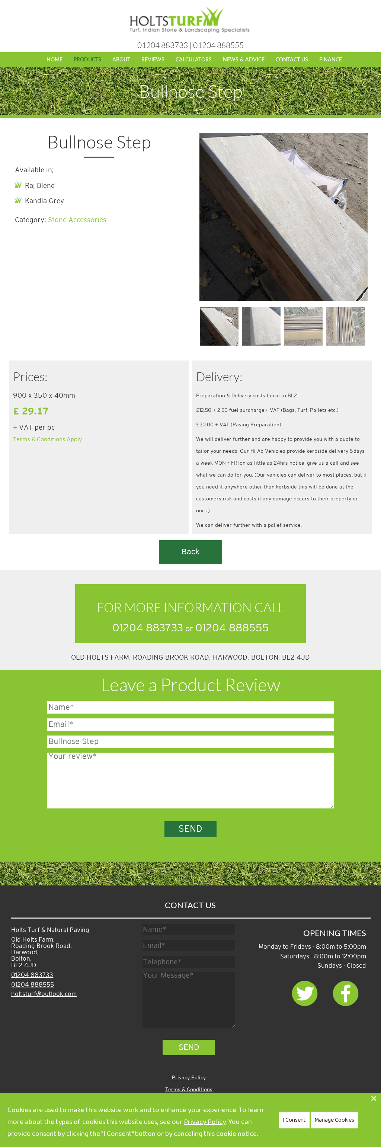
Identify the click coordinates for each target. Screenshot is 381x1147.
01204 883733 (162, 44)
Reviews (152, 60)
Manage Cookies (334, 1120)
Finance (330, 60)
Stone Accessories (77, 220)
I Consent (294, 1120)
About (121, 60)
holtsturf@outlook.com (44, 994)
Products (87, 60)
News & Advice (244, 60)
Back (190, 552)
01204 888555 (218, 44)
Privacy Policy (189, 1077)
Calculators (194, 60)
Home (55, 60)
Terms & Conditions (188, 1089)
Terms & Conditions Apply (47, 439)
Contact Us (292, 60)
